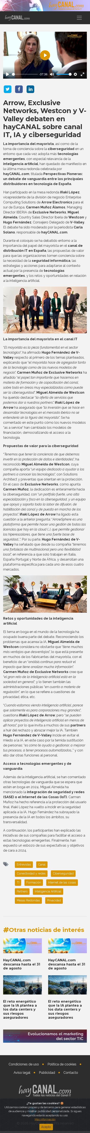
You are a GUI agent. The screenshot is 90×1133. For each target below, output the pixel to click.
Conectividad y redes (31, 873)
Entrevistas (24, 864)
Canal (42, 864)
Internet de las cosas (62, 882)
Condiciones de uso (24, 1064)
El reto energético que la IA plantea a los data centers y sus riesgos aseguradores (20, 1009)
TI (18, 882)
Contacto (70, 1073)
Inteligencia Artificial (48, 891)
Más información (45, 1119)
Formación (33, 882)
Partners (22, 891)
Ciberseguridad (63, 873)
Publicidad (47, 1073)
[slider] (25, 74)
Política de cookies (62, 1064)
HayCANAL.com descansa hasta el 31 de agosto (21, 964)
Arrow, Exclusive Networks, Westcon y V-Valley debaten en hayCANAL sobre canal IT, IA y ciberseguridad (44, 119)
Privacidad (54, 900)
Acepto (46, 1127)
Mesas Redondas (28, 900)
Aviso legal (22, 1073)
